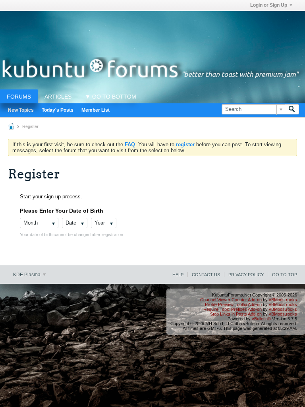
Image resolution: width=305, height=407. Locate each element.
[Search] (292, 109)
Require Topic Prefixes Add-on (232, 309)
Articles (57, 96)
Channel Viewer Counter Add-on (231, 299)
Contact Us (206, 274)
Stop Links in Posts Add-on (236, 314)
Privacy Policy (246, 274)
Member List (95, 110)
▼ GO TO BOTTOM (110, 96)
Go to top (284, 274)
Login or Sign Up (268, 5)
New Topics (21, 110)
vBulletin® (261, 318)
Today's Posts (57, 110)
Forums (19, 96)
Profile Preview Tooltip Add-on (233, 304)
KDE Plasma (27, 274)
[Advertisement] (152, 29)
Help (177, 274)
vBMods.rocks (283, 299)
